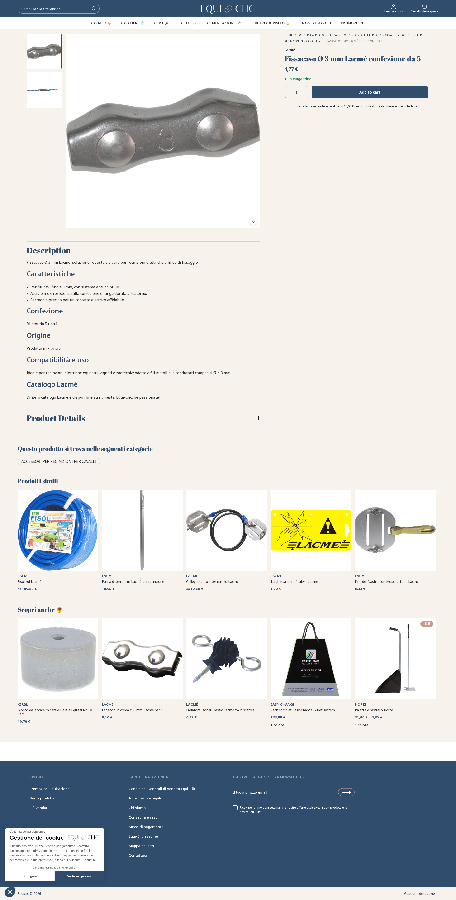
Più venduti (38, 807)
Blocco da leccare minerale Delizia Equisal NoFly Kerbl (55, 712)
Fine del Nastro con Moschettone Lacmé (387, 581)
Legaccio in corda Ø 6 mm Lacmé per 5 (132, 710)
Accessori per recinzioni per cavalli (58, 461)
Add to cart (369, 92)
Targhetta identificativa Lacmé (294, 581)
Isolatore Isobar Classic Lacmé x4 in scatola (220, 710)
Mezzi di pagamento (146, 826)
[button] (10, 892)
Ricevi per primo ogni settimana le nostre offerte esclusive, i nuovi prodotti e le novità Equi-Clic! (293, 809)
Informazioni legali (145, 798)
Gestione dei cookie (419, 893)
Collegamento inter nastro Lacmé (212, 581)
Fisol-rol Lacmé (29, 581)
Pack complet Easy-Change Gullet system (303, 710)
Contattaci (138, 855)
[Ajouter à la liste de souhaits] (253, 221)
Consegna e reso (143, 817)
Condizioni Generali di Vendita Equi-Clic (162, 788)
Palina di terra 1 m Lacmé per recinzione (133, 581)
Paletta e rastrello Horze (374, 710)
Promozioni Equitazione (49, 788)
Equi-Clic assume (143, 836)
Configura (29, 876)
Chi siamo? (138, 807)
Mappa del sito (141, 845)
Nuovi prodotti (41, 798)
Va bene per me (79, 876)
